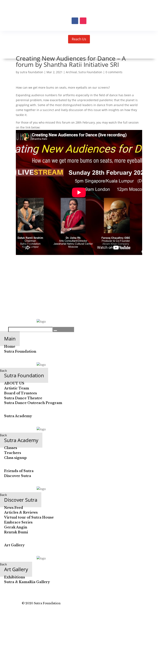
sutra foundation (31, 72)
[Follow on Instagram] (83, 20)
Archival (71, 72)
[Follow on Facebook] (75, 20)
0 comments (114, 72)
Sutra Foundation (90, 72)
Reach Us (79, 39)
